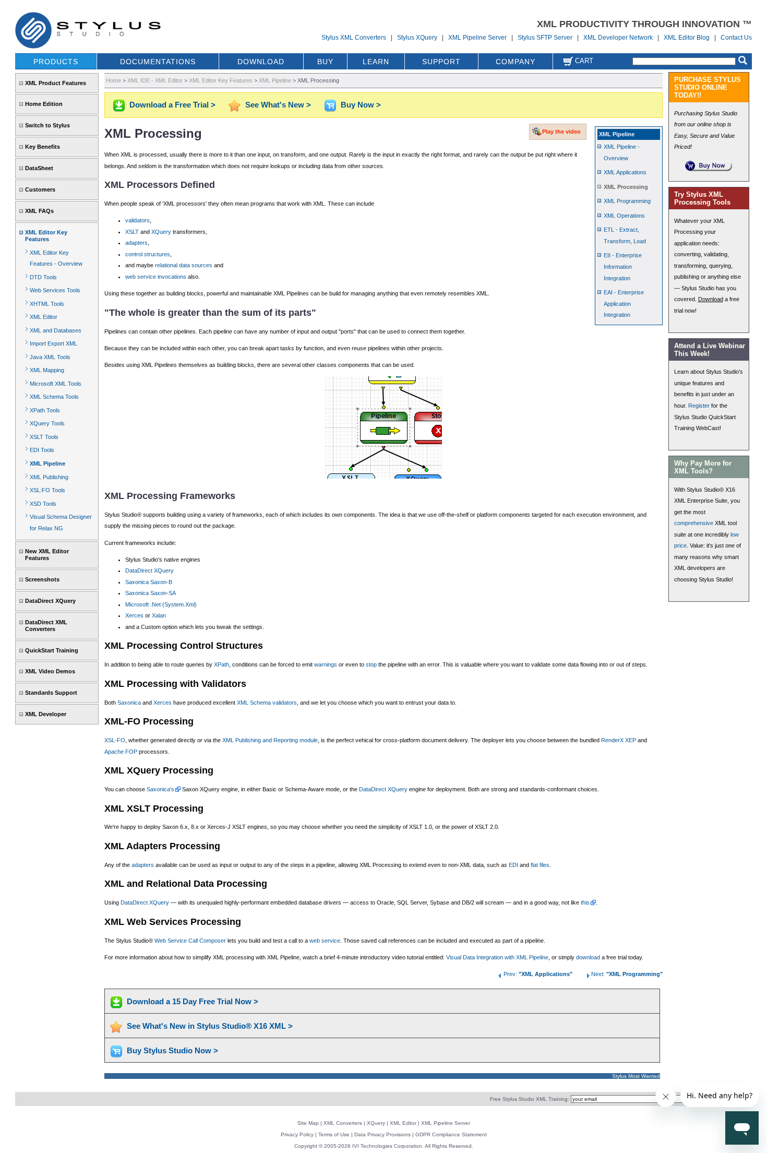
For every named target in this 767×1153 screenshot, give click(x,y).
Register (699, 405)
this (585, 902)
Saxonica (129, 702)
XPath (221, 664)
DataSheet (39, 168)
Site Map (308, 1123)
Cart (583, 61)
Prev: (538, 974)
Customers (40, 189)
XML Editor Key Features (46, 235)
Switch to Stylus (47, 125)
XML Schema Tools (54, 397)
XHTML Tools (47, 304)
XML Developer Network (618, 37)
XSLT (132, 232)
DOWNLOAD (260, 61)
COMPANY (515, 61)
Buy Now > (361, 104)
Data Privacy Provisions (382, 1134)
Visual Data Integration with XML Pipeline (497, 957)
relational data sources (183, 265)
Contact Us (736, 37)
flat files (540, 865)
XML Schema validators (267, 702)
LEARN (376, 61)
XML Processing (626, 187)
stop (371, 664)
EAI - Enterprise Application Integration (624, 303)
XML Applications (625, 172)
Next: (627, 974)
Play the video (561, 131)
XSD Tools (43, 504)
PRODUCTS (55, 61)
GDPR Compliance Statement (451, 1134)
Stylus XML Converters (353, 37)
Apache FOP (120, 751)
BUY (325, 61)
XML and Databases (55, 330)
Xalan (159, 615)
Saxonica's (160, 789)
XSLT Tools (44, 437)
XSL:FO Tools (47, 490)
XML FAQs (39, 211)
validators (137, 220)
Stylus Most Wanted (636, 1076)
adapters (136, 243)
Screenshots (42, 579)
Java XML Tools (50, 357)
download (588, 957)
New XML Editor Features (47, 554)
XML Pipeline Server (477, 37)
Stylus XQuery (417, 37)
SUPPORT (441, 61)
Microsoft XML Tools (55, 384)
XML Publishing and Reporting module (270, 740)
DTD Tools (43, 277)
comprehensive (693, 523)
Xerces (134, 615)
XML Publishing (49, 477)
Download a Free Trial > (172, 104)
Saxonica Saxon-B (148, 582)
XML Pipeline (47, 463)
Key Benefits (42, 147)
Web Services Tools (55, 290)
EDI (513, 865)
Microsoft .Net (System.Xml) (161, 604)
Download (710, 299)
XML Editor (43, 317)
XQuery (161, 232)
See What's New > (278, 104)
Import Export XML (53, 343)
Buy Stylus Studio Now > (172, 1050)
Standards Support (51, 693)
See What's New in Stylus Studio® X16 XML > (210, 1025)
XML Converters (342, 1123)
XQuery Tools (47, 423)
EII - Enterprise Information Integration (623, 266)
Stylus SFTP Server (545, 37)
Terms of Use (334, 1134)
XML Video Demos (50, 671)
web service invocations (155, 277)
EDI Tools (42, 450)
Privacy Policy (297, 1134)
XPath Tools (45, 410)
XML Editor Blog (687, 37)
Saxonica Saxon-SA (150, 593)
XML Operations (624, 215)
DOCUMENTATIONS (158, 61)
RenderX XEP (618, 740)
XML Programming (627, 201)
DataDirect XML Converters (46, 625)
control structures (147, 254)
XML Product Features (55, 83)
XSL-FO (114, 740)
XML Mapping (47, 370)
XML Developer (45, 714)
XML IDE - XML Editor (155, 80)
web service (324, 940)
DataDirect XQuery (50, 601)
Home (113, 80)
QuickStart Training (51, 650)
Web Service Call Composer (190, 940)
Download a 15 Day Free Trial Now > (192, 1001)
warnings (325, 664)
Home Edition (44, 104)
